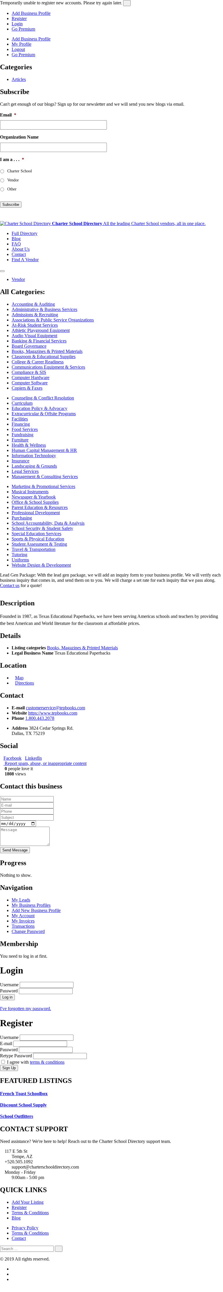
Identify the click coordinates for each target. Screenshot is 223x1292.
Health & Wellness (29, 445)
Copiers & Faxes (27, 388)
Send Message (15, 850)
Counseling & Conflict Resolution (43, 397)
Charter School (19, 171)
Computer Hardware (30, 377)
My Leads (21, 899)
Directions (24, 683)
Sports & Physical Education (38, 538)
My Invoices (23, 920)
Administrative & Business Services (44, 309)
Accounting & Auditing (33, 304)
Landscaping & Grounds (34, 466)
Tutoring (19, 554)
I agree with (35, 1062)
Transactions (23, 926)
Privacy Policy (25, 1227)
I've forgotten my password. (25, 1008)
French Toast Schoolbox (24, 1093)
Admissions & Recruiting (35, 314)
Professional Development (36, 512)
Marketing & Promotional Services (43, 486)
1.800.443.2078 (39, 718)
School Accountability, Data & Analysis (48, 523)
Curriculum (22, 403)
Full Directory (24, 233)
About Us (21, 249)
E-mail (6, 1043)
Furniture (20, 439)
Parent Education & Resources (40, 507)
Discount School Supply (23, 1104)
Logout (18, 49)
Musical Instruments (30, 491)
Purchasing (22, 517)
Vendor (13, 180)
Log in (7, 997)
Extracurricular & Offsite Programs (44, 413)
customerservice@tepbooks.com (55, 707)
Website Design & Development (41, 565)
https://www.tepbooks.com (52, 712)
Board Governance (29, 346)
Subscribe (10, 204)
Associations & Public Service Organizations (53, 319)
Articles (19, 79)
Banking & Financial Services (39, 340)
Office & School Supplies (35, 502)
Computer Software (30, 382)
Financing (21, 424)
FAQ (16, 243)
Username (9, 984)
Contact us (9, 585)
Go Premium (23, 28)
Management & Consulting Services (45, 476)
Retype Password (16, 1055)
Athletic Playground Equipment (41, 330)
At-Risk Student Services (35, 325)
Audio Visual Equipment (34, 335)
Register (19, 18)
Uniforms (20, 559)
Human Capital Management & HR (44, 450)
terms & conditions (47, 1062)
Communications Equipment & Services (48, 367)
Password (9, 990)
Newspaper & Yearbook (34, 496)
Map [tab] (19, 677)
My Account (23, 915)
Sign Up (9, 1068)
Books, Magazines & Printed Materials (47, 351)
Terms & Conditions (30, 1212)
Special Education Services (36, 533)
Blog (16, 238)
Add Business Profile (31, 13)
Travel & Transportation (33, 549)
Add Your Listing (28, 1202)
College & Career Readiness (38, 361)
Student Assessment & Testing (39, 544)
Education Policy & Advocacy (39, 408)
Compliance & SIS (29, 372)
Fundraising (22, 434)
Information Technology (34, 455)
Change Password (28, 931)
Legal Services (25, 471)
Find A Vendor (25, 259)
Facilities (20, 418)
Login (17, 23)
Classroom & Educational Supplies (43, 356)
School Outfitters (16, 1116)
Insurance (20, 460)
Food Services (25, 429)
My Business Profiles (31, 905)
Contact (19, 254)
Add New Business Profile (36, 910)
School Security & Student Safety (42, 528)
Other (12, 189)
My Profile (21, 44)
